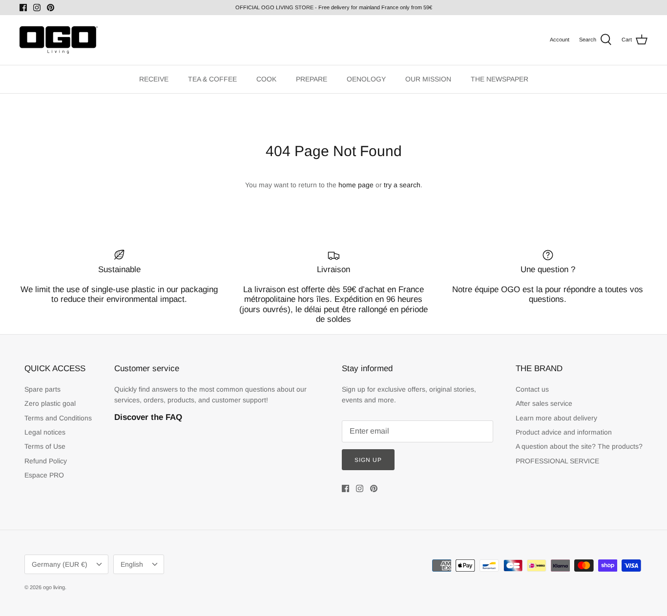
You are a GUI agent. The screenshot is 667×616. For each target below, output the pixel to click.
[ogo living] (59, 40)
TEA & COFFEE (212, 79)
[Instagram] (37, 7)
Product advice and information (564, 432)
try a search (402, 185)
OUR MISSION (428, 79)
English (132, 564)
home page (356, 185)
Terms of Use (44, 446)
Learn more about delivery (556, 418)
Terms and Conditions (58, 418)
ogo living (54, 587)
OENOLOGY (366, 79)
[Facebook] (23, 7)
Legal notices (44, 432)
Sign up (368, 460)
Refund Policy (45, 461)
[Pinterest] (50, 7)
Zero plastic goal (50, 403)
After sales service (544, 403)
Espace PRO (44, 475)
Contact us (532, 389)
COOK (266, 79)
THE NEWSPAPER (499, 79)
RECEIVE (153, 79)
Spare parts (42, 389)
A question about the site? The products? (579, 446)
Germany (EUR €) (59, 564)
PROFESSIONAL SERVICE (557, 461)
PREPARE (311, 79)
